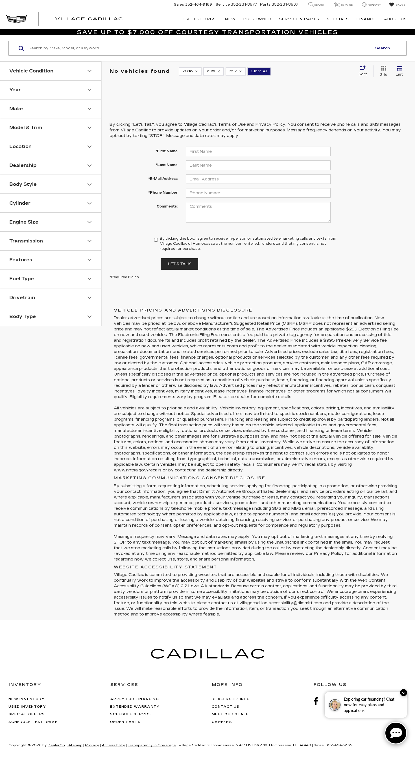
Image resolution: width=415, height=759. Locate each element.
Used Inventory (27, 707)
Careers (222, 722)
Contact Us (226, 707)
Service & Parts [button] (299, 19)
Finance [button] (366, 19)
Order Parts (125, 722)
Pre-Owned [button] (257, 19)
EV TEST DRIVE (201, 19)
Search (382, 48)
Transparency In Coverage (152, 745)
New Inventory (26, 699)
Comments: (167, 206)
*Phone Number (163, 193)
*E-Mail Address (163, 179)
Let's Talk (179, 264)
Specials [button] (338, 19)
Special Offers (26, 714)
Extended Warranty (135, 707)
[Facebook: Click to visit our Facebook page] (318, 701)
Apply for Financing (134, 699)
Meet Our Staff (230, 714)
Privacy (92, 745)
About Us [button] (395, 19)
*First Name (167, 151)
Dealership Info (231, 699)
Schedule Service (131, 714)
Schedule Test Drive (33, 722)
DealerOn (56, 745)
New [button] (230, 19)
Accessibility (113, 745)
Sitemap (74, 745)
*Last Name (167, 165)
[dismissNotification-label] (403, 692)
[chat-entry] (396, 733)
